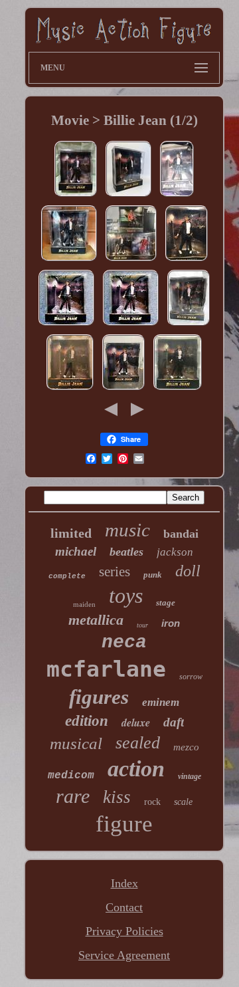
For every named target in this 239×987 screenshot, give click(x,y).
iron (170, 623)
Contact (124, 907)
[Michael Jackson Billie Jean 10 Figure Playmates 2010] (177, 388)
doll (187, 571)
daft (173, 722)
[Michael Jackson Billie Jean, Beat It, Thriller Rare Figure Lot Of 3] (131, 260)
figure (124, 824)
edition (86, 721)
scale (183, 802)
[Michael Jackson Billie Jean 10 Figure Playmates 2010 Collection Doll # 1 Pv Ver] (186, 260)
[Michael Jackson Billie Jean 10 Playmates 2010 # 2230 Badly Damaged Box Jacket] (188, 324)
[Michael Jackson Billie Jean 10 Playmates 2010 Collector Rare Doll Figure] (69, 260)
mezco (186, 747)
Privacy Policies (124, 931)
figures (99, 697)
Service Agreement (124, 955)
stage (165, 602)
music (127, 529)
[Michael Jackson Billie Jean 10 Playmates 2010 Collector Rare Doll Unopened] (128, 195)
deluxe (135, 722)
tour (142, 625)
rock (152, 802)
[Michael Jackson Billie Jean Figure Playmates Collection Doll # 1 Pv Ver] (76, 195)
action (136, 768)
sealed (138, 742)
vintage (189, 776)
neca (124, 642)
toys (126, 595)
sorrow (190, 676)
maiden (84, 604)
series (114, 572)
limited (71, 533)
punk (152, 575)
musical (76, 743)
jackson (175, 552)
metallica (95, 619)
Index (124, 883)
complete (67, 576)
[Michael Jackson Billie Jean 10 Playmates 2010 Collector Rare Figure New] (177, 195)
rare (73, 796)
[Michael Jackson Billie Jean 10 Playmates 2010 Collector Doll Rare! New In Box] (70, 388)
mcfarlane (106, 669)
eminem (160, 702)
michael (75, 551)
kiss (117, 797)
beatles (126, 551)
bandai (181, 533)
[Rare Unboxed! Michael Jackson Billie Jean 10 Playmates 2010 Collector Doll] (123, 388)
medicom (71, 776)
